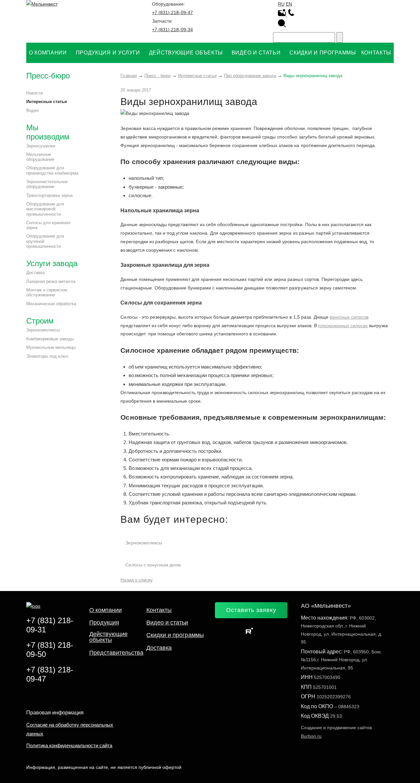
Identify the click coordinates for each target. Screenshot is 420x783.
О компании (105, 610)
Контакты (159, 610)
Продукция (104, 622)
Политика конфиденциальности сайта (69, 745)
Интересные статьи (46, 101)
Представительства (116, 653)
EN (289, 4)
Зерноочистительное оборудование (47, 184)
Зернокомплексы (43, 330)
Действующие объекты (108, 637)
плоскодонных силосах (343, 325)
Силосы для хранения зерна (48, 225)
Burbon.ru (311, 736)
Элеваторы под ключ (47, 356)
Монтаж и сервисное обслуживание (46, 292)
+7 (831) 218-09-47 (172, 12)
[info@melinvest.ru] (282, 14)
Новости (34, 93)
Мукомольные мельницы (50, 347)
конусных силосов (349, 317)
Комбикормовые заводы (50, 338)
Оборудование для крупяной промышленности (45, 241)
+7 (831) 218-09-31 (49, 625)
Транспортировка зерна (49, 195)
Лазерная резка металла (50, 281)
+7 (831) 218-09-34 (172, 29)
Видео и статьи (167, 622)
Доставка (35, 272)
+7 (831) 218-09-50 (49, 650)
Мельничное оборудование (40, 157)
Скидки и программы (174, 635)
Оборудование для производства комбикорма (52, 170)
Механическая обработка (51, 303)
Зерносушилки (40, 145)
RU (281, 4)
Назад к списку (136, 579)
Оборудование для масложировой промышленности (45, 209)
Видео (32, 110)
